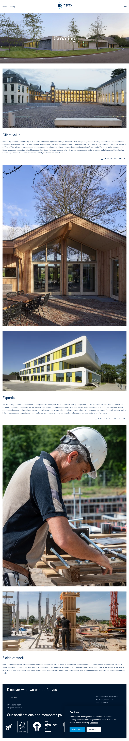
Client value (11, 135)
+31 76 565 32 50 (14, 705)
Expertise (9, 397)
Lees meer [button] (94, 723)
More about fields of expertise (112, 419)
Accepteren (77, 729)
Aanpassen (93, 729)
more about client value (115, 158)
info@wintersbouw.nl (14, 708)
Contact (14, 697)
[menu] (124, 6)
